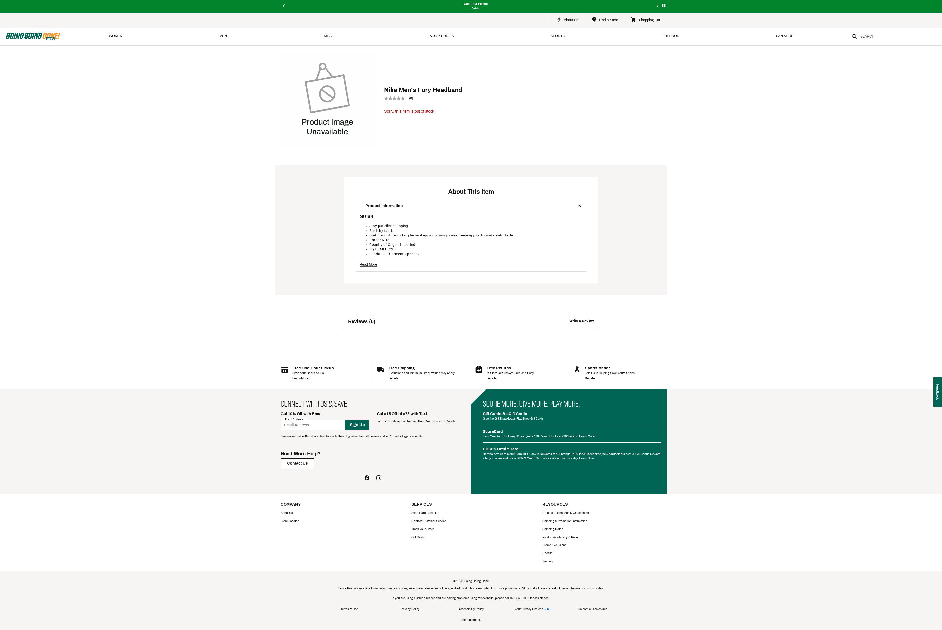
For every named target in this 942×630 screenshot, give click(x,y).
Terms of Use (349, 609)
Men (223, 36)
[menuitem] (115, 36)
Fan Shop (784, 36)
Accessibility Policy (471, 609)
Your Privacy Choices (529, 609)
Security (547, 561)
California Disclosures (592, 609)
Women (115, 36)
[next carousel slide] (658, 6)
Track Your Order (422, 529)
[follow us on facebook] (367, 478)
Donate (590, 378)
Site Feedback (471, 620)
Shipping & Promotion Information (564, 521)
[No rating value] (396, 98)
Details (393, 378)
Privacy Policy (410, 609)
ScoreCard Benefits (424, 513)
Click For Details (444, 421)
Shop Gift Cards (533, 418)
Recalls (547, 553)
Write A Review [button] (581, 321)
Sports (558, 36)
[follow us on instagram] (379, 478)
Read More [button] (368, 264)
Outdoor (670, 36)
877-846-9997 (519, 598)
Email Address (294, 419)
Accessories (442, 36)
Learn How (586, 458)
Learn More (300, 378)
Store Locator (290, 521)
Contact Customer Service (428, 521)
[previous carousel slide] (284, 6)
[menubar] (454, 36)
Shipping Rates (552, 529)
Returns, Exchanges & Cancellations (566, 513)
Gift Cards (418, 537)
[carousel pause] (664, 5)
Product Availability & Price (560, 537)
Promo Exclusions (554, 545)
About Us (287, 513)
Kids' (328, 36)
